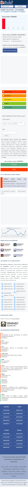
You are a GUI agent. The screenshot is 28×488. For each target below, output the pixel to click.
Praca (18, 471)
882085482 (4, 350)
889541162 (4, 356)
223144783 (19, 433)
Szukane (15, 466)
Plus (7, 276)
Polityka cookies (19, 473)
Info (7, 466)
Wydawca (4, 471)
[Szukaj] (7, 6)
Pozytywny (8, 107)
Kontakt (14, 476)
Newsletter (15, 469)
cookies (12, 480)
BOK (11, 473)
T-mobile (13, 276)
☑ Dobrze (14, 164)
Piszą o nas (12, 471)
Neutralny (8, 99)
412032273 (6, 417)
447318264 (4, 391)
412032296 (6, 443)
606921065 (19, 413)
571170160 (6, 437)
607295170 (4, 382)
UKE (19, 155)
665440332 (19, 420)
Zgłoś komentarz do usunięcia (8, 191)
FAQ (2, 193)
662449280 (19, 440)
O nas (22, 469)
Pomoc (24, 471)
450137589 (4, 377)
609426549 (6, 440)
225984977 (6, 423)
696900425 (6, 447)
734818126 (19, 437)
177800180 (4, 400)
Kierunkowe (7, 469)
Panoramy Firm (11, 272)
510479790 (6, 413)
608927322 (19, 410)
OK (24, 484)
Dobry (6, 103)
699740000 (19, 417)
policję (4, 157)
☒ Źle (14, 169)
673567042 (6, 410)
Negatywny (8, 91)
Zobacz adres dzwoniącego (10, 50)
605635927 (4, 337)
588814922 (4, 371)
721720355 (19, 443)
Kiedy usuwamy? (22, 191)
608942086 (6, 433)
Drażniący (7, 95)
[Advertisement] (14, 70)
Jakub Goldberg (15, 318)
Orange (2, 276)
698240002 (6, 420)
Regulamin (22, 466)
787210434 (19, 423)
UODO (23, 155)
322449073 (4, 362)
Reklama (6, 473)
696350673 (19, 447)
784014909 (4, 343)
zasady (23, 116)
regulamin (6, 119)
